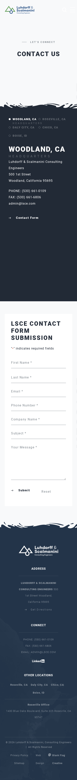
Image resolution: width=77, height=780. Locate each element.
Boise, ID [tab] (20, 135)
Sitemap (19, 763)
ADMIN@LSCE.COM (43, 652)
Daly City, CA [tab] (24, 127)
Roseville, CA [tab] (54, 119)
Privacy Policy (19, 755)
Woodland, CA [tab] (25, 120)
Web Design (40, 759)
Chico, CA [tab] (50, 127)
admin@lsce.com (22, 203)
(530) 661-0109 (44, 639)
